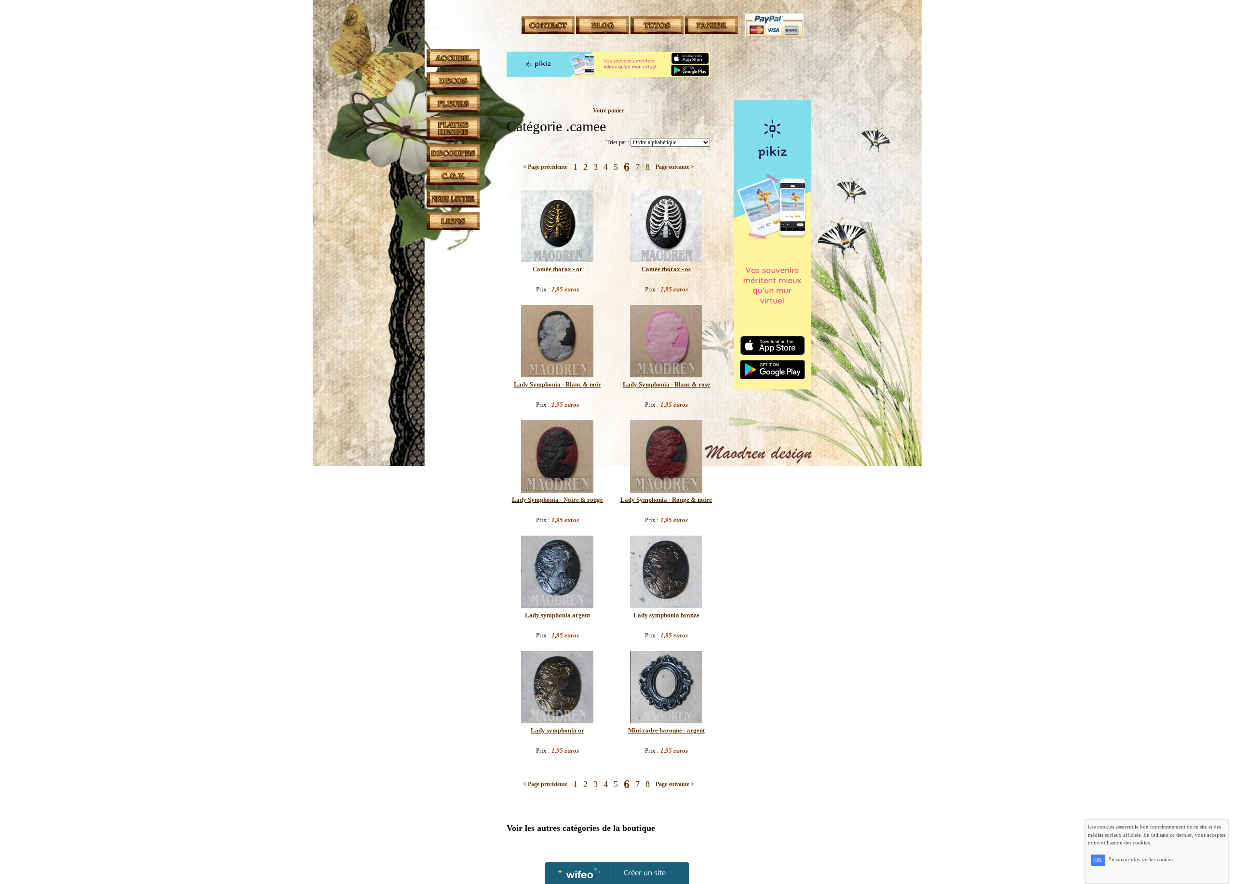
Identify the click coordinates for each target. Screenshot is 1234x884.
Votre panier (608, 110)
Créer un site (645, 872)
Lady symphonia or (557, 730)
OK (1098, 860)
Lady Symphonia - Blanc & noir (557, 384)
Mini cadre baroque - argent (666, 730)
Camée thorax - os (666, 269)
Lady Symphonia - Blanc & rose (666, 384)
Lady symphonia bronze (666, 615)
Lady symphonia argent (557, 615)
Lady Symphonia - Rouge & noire (666, 499)
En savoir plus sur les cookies (1140, 860)
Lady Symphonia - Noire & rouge (557, 499)
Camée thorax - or (557, 269)
